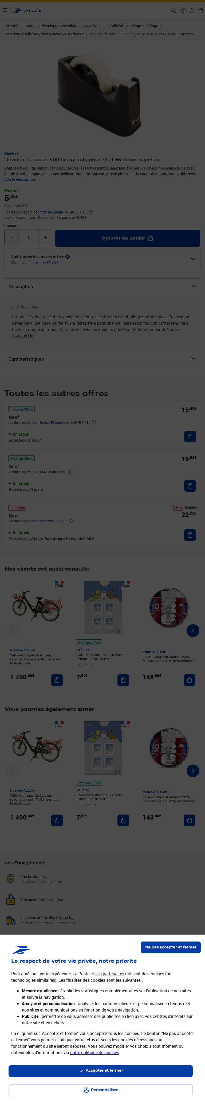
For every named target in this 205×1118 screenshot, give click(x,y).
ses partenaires (109, 974)
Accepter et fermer (104, 1070)
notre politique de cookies (94, 1052)
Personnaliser (104, 1090)
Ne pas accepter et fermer (170, 947)
